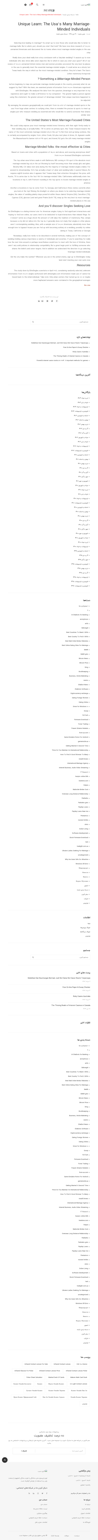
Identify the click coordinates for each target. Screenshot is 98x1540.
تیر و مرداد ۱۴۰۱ (83, 489)
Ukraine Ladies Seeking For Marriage (75, 850)
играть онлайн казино (56, 1384)
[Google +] (42, 301)
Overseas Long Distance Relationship (75, 794)
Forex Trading (83, 724)
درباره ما (87, 1504)
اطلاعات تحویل (85, 1513)
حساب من (44, 1504)
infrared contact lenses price (49, 1370)
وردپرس (85, 903)
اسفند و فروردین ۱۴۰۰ (81, 507)
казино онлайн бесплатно (22, 1384)
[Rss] (29, 1493)
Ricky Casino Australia (80, 351)
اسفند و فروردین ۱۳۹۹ (81, 551)
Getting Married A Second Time (77, 746)
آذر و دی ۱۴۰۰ (83, 520)
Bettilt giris (84, 654)
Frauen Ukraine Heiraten (79, 728)
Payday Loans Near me (80, 811)
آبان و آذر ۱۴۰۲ (83, 433)
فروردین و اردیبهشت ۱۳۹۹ (79, 564)
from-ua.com (83, 732)
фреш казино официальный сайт (25, 1397)
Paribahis (85, 798)
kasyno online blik (81, 776)
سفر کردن (85, 894)
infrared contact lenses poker (76, 1370)
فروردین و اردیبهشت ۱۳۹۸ (79, 581)
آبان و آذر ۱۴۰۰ (83, 524)
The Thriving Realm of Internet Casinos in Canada (70, 356)
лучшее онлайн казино (34, 1390)
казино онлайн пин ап (79, 1390)
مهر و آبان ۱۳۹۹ (83, 559)
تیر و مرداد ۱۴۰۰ (83, 542)
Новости (85, 872)
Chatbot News (83, 684)
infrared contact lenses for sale (36, 1364)
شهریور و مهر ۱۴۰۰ (82, 533)
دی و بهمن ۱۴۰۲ (83, 424)
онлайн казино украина (79, 1397)
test (86, 842)
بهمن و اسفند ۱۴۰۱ (82, 459)
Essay (86, 711)
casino (85, 680)
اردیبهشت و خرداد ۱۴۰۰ (80, 546)
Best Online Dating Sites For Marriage (75, 645)
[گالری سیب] (85, 4)
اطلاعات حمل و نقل (41, 1522)
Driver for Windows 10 (80, 706)
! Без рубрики (83, 606)
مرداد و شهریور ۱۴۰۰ (81, 537)
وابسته (57, 1535)
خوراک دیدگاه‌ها (85, 931)
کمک (52, 1535)
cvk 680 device (82, 1364)
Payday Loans (83, 807)
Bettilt (86, 649)
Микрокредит (83, 868)
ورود (88, 923)
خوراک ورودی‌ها (85, 927)
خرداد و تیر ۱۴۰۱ (83, 494)
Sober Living (83, 829)
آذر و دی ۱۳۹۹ (83, 555)
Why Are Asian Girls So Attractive (76, 859)
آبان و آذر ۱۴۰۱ (83, 472)
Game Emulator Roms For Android (76, 737)
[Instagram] (38, 1493)
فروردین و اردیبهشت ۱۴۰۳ (79, 411)
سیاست (76, 1535)
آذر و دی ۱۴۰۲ (83, 428)
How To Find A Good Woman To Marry (74, 754)
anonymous (84, 619)
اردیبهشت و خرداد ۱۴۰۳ (80, 406)
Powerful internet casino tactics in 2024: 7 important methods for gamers (62, 360)
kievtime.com (83, 780)
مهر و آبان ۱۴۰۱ (83, 476)
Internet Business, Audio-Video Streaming (73, 767)
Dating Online (83, 702)
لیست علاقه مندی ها (40, 1508)
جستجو (33, 321)
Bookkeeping (83, 671)
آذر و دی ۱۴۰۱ (83, 468)
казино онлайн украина (57, 1390)
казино (39, 1384)
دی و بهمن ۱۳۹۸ (82, 568)
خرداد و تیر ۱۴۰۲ (83, 441)
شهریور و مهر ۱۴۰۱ (82, 481)
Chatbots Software (81, 689)
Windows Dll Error (82, 863)
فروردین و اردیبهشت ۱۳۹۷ (79, 586)
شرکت (86, 898)
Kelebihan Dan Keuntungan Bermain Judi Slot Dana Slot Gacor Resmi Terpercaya (59, 343)
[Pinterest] (47, 301)
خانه (77, 14)
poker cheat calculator (34, 1377)
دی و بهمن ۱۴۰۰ (83, 516)
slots (86, 824)
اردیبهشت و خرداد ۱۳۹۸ (80, 577)
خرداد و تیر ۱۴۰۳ (83, 402)
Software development (80, 833)
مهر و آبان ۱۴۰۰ (83, 529)
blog (86, 667)
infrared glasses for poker (24, 1370)
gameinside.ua (83, 741)
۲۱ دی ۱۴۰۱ (72, 34)
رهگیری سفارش (42, 1513)
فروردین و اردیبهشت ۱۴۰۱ (80, 503)
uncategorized (83, 855)
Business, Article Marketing (78, 676)
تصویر (86, 885)
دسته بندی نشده (68, 14)
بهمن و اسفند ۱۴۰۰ (82, 511)
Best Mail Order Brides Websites (76, 641)
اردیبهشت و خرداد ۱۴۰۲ (80, 446)
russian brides (83, 820)
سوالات (66, 1535)
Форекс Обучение (82, 881)
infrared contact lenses (62, 1364)
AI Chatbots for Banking (79, 614)
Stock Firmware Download (79, 837)
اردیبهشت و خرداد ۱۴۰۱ (81, 498)
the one (87, 285)
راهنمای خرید (86, 1508)
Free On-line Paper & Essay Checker (75, 347)
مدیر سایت (81, 34)
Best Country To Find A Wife (78, 636)
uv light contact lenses (78, 1384)
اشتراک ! (24, 1451)
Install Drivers (83, 759)
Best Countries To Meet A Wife (77, 632)
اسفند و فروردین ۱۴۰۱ (81, 454)
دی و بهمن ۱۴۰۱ (83, 463)
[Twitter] (52, 301)
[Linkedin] (33, 1493)
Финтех (85, 877)
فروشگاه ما (86, 1522)
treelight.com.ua (82, 846)
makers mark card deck (78, 1377)
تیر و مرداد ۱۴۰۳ (83, 398)
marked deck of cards (56, 1377)
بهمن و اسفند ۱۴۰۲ (82, 420)
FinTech (85, 715)
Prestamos (84, 815)
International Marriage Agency (77, 763)
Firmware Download (81, 719)
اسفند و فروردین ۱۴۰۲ (81, 415)
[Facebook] (56, 301)
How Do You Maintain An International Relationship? (70, 750)
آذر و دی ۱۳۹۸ (83, 572)
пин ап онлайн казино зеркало (54, 1397)
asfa (86, 623)
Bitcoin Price (83, 663)
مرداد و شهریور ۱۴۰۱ (81, 485)
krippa (86, 785)
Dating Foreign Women (80, 697)
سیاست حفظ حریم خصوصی (38, 1517)
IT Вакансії (84, 772)
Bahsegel (85, 628)
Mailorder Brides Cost (80, 789)
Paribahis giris (83, 802)
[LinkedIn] (39, 301)
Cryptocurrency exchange (79, 693)
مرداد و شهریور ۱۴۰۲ (81, 437)
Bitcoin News (83, 658)
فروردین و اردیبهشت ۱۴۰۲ (79, 450)
